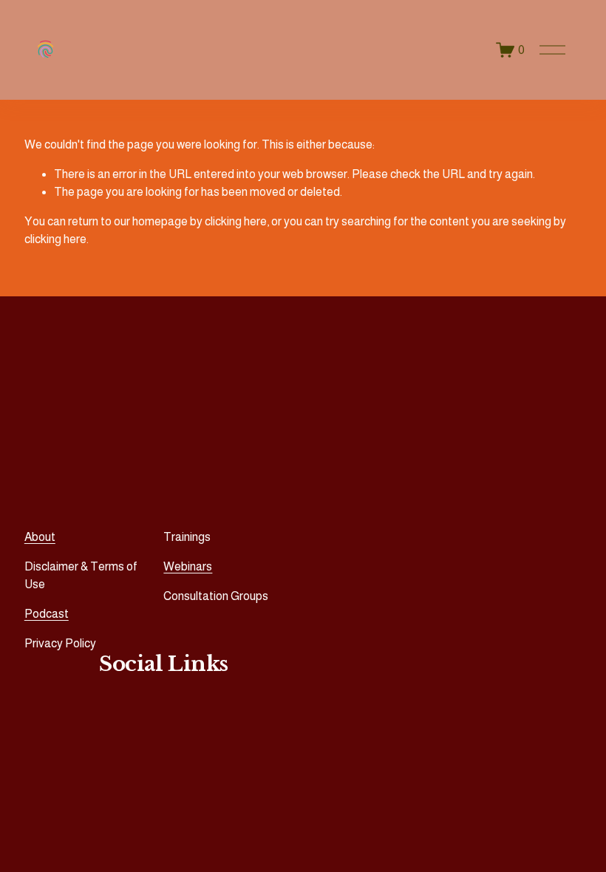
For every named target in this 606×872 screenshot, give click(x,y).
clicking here (236, 221)
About (39, 537)
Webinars (187, 566)
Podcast (46, 613)
